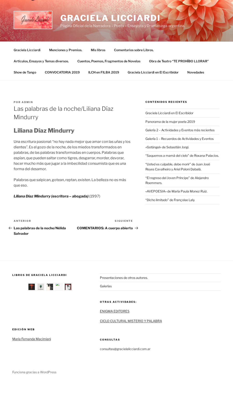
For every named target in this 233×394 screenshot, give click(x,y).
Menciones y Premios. (65, 50)
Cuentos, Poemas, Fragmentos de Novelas (108, 61)
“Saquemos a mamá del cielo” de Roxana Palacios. (182, 155)
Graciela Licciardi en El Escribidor (153, 72)
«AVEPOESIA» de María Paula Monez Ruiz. (176, 191)
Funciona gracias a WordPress (34, 372)
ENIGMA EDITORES (114, 311)
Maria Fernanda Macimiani (31, 339)
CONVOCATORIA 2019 (62, 72)
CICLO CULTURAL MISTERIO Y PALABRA (131, 321)
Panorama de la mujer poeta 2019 (170, 122)
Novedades (195, 72)
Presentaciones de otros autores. (124, 278)
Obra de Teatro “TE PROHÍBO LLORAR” (179, 61)
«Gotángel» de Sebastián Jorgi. (167, 147)
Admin (27, 102)
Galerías (106, 286)
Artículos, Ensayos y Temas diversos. (41, 61)
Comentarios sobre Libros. (134, 50)
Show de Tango (25, 72)
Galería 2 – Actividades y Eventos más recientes (180, 130)
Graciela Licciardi (110, 18)
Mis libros (98, 50)
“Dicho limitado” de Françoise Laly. (170, 200)
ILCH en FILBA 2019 (103, 72)
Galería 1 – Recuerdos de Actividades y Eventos (179, 139)
